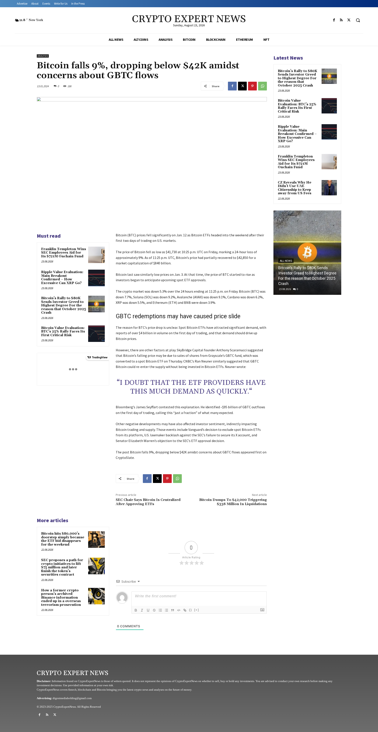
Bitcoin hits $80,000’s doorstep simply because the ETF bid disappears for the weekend (62, 539)
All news (286, 266)
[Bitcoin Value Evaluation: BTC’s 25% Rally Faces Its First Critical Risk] (96, 333)
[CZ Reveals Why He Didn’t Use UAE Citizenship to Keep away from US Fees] (329, 187)
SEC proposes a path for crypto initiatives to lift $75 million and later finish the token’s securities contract (62, 567)
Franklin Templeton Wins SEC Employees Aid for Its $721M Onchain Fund (63, 252)
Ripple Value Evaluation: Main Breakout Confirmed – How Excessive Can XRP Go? (62, 277)
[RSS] (341, 20)
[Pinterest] (252, 86)
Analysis (43, 56)
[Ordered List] (160, 610)
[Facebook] (334, 20)
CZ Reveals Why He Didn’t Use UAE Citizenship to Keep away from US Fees (294, 188)
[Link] (185, 610)
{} (190, 610)
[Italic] (142, 610)
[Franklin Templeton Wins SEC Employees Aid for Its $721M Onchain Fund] (96, 255)
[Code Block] (179, 610)
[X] (349, 20)
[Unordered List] (166, 610)
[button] (358, 20)
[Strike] (154, 610)
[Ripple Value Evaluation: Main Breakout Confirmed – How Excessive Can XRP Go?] (96, 278)
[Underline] (148, 610)
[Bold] (136, 610)
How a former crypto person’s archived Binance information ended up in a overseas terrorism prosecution (61, 597)
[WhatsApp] (262, 86)
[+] (196, 610)
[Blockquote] (173, 610)
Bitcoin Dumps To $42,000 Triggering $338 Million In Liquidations (233, 502)
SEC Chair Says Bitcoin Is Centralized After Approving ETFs (148, 502)
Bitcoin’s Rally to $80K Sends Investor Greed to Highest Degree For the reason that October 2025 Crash (63, 305)
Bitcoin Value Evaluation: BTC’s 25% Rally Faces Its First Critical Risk (63, 331)
